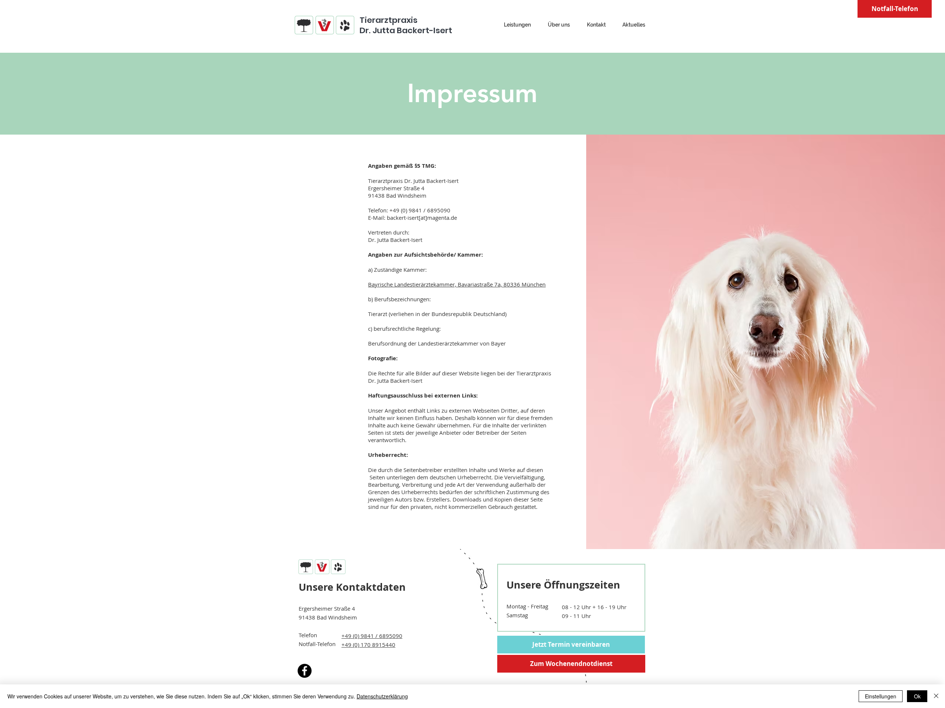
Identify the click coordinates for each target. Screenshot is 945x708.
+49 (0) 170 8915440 (368, 644)
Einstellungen (880, 696)
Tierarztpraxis (388, 20)
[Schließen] (936, 696)
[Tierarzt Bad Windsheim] (305, 671)
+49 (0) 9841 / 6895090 (371, 635)
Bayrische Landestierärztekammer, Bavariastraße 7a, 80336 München (457, 284)
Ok (917, 696)
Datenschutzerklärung (382, 696)
